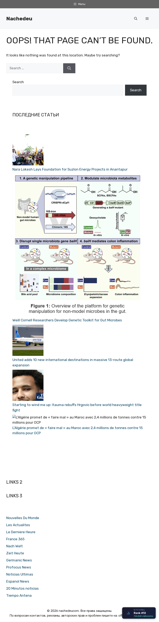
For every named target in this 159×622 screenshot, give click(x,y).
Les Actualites (18, 525)
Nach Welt (14, 546)
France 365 (15, 539)
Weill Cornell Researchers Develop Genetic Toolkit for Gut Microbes (67, 320)
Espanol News (17, 581)
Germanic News (19, 560)
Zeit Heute (15, 553)
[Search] (69, 68)
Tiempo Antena (19, 595)
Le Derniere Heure (20, 532)
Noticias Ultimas (19, 574)
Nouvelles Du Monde (22, 518)
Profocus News (18, 567)
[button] (135, 18)
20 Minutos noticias (22, 588)
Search (18, 82)
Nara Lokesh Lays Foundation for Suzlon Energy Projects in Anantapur (70, 169)
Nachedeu (19, 19)
